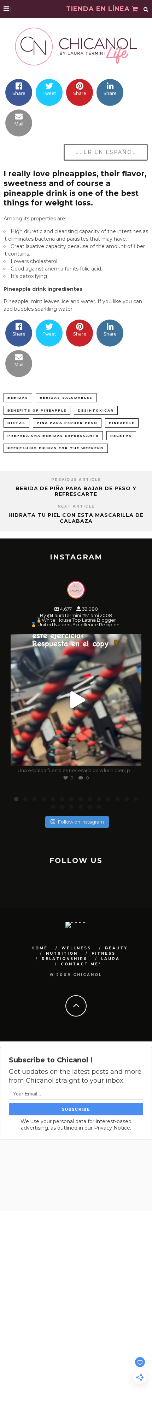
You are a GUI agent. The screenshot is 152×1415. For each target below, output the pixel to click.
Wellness (76, 948)
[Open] (76, 700)
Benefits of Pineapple (36, 410)
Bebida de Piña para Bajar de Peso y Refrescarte (76, 491)
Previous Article (76, 479)
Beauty (116, 948)
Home (39, 948)
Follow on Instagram (81, 822)
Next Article (76, 506)
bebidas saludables (66, 398)
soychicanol (75, 640)
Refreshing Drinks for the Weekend (55, 448)
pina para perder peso (67, 423)
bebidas (17, 398)
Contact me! (81, 964)
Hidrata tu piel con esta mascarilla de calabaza (76, 518)
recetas (121, 436)
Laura (110, 958)
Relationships (64, 958)
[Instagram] (132, 757)
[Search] (146, 9)
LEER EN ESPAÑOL (105, 152)
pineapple (122, 423)
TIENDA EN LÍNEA (99, 9)
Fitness (104, 953)
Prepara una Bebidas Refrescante (53, 436)
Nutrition (62, 953)
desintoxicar (96, 410)
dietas (16, 423)
